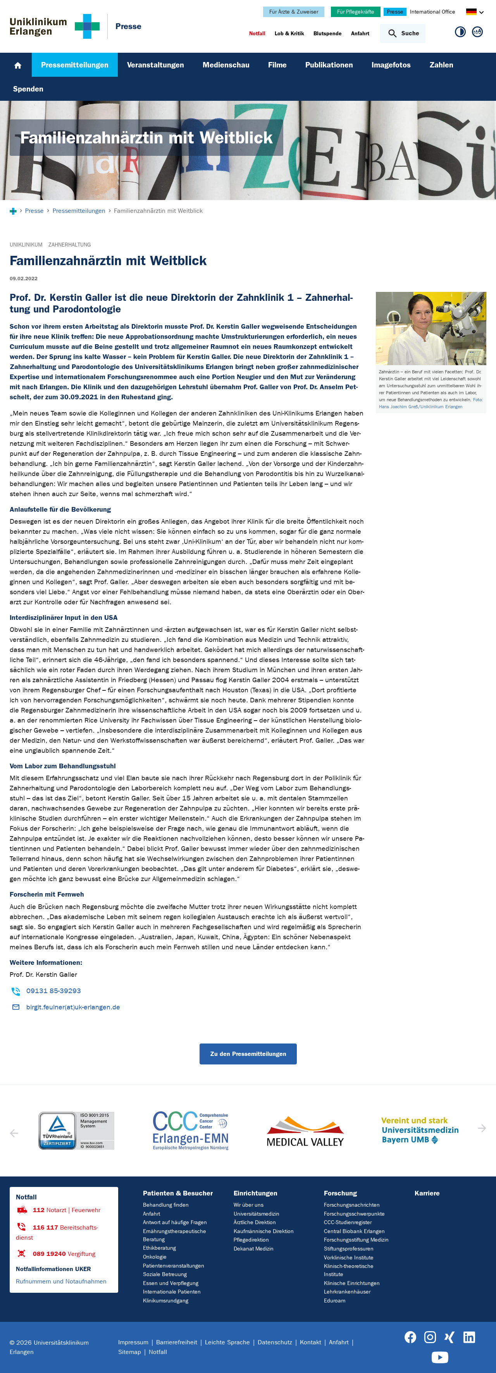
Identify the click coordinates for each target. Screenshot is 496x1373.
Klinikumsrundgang (165, 1300)
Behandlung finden (166, 1205)
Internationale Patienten (172, 1291)
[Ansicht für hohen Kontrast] (460, 33)
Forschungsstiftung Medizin (356, 1240)
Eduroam (334, 1300)
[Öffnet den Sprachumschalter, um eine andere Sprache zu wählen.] (471, 13)
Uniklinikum (26, 244)
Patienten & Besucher (178, 1193)
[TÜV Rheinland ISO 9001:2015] (76, 1130)
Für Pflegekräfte (355, 12)
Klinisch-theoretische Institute (349, 1270)
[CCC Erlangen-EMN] (191, 1130)
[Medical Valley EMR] (305, 1131)
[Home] (18, 65)
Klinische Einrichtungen (352, 1283)
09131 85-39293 (53, 991)
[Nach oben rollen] (481, 1357)
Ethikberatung (159, 1248)
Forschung (340, 1193)
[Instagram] (430, 1337)
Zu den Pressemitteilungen (248, 1053)
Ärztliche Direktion (255, 1222)
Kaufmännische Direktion (264, 1231)
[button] (481, 1130)
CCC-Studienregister (348, 1222)
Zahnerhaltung (69, 244)
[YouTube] (440, 1357)
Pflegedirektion (251, 1240)
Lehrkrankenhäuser (347, 1291)
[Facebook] (411, 1337)
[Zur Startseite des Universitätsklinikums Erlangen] (55, 26)
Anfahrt (151, 1214)
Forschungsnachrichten (352, 1205)
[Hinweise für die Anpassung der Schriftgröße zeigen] (477, 33)
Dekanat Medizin (254, 1248)
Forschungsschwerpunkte (354, 1214)
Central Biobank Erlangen (354, 1231)
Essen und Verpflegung (170, 1283)
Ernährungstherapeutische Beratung (174, 1235)
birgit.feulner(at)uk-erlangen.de (73, 1007)
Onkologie (155, 1257)
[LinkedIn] (469, 1337)
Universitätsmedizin (256, 1214)
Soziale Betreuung (165, 1274)
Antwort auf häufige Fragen (175, 1222)
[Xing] (449, 1337)
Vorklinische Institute (349, 1257)
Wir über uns (249, 1205)
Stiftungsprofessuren (349, 1248)
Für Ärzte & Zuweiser (293, 12)
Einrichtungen (255, 1193)
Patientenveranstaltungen (173, 1266)
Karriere (427, 1193)
